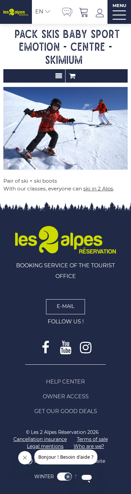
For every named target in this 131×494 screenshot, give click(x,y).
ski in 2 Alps (98, 188)
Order (72, 76)
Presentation (58, 76)
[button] (84, 11)
